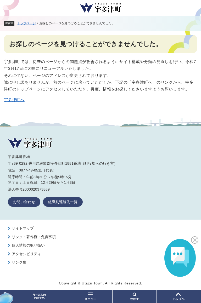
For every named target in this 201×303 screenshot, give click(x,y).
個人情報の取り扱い (28, 245)
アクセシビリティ (26, 254)
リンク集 (19, 262)
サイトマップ (23, 228)
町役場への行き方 (99, 163)
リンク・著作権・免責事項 (34, 237)
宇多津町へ (14, 100)
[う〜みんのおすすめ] (34, 296)
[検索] (135, 296)
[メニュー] (90, 296)
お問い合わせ (24, 202)
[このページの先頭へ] (179, 296)
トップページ (26, 23)
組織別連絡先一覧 (62, 202)
